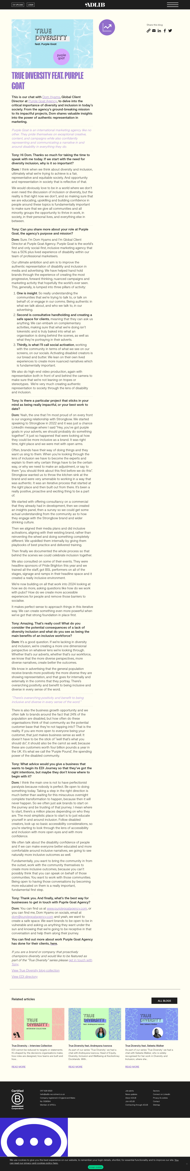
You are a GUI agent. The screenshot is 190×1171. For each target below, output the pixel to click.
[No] (186, 1163)
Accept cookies (95, 1167)
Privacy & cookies (160, 1098)
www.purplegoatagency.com (67, 909)
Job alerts (129, 1091)
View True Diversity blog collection (36, 971)
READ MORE (19, 1066)
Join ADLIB (130, 1101)
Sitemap (156, 1105)
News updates (131, 1094)
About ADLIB (130, 1098)
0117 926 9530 (46, 1091)
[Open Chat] (34, 1144)
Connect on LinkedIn (161, 1094)
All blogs (164, 1000)
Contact (156, 1101)
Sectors (156, 1091)
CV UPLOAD (18, 5)
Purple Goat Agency (42, 101)
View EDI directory (25, 977)
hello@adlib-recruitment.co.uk (52, 1094)
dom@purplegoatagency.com (32, 917)
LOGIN (30, 5)
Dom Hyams (51, 97)
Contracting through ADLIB (136, 1105)
